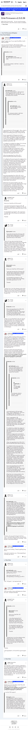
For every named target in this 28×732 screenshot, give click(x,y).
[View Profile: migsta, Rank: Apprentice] (5, 663)
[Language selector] (13, 2)
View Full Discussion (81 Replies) (9, 33)
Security (14, 724)
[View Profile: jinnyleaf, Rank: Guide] (5, 198)
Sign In (24, 2)
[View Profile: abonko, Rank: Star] (4, 84)
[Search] (16, 2)
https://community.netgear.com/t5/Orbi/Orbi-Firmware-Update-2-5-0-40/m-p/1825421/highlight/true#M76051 (15, 355)
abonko (7, 52)
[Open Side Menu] (1, 2)
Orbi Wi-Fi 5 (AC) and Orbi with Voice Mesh (11, 5)
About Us (14, 721)
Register (20, 2)
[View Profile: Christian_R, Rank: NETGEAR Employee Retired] (2, 13)
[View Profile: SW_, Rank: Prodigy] (5, 225)
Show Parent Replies (5, 34)
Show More (5, 24)
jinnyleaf (9, 197)
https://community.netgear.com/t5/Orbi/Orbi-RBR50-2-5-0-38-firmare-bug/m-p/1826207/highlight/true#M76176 (15, 688)
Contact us (14, 722)
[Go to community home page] (7, 2)
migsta (9, 662)
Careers (14, 723)
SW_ (9, 224)
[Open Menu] (26, 6)
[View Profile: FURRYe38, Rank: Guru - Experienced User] (2, 38)
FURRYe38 (7, 37)
